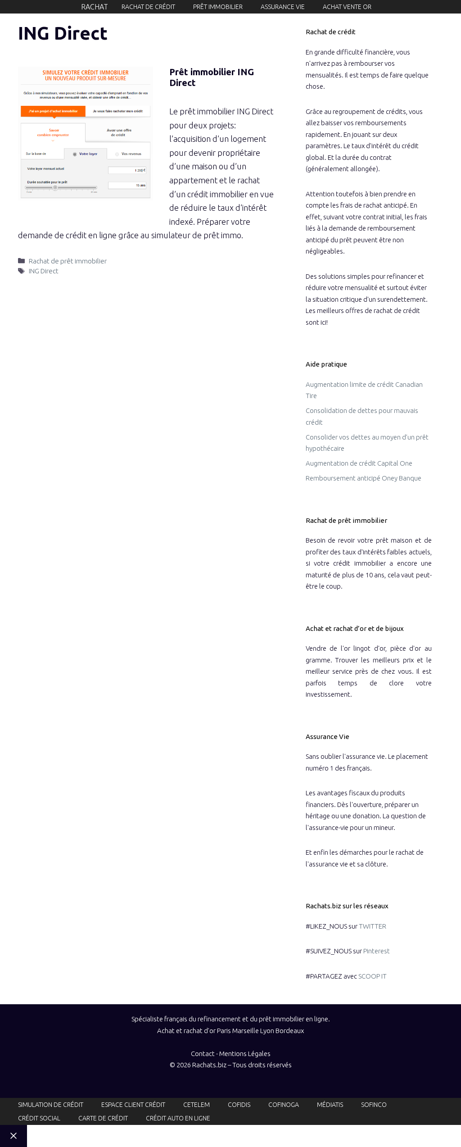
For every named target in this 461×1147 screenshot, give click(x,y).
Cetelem (196, 1104)
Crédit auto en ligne (178, 1118)
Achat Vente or (347, 6)
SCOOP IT (372, 976)
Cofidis (239, 1104)
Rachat (94, 7)
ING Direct (44, 271)
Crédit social (39, 1118)
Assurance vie (283, 6)
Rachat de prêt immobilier (68, 261)
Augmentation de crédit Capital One (359, 463)
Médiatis (330, 1104)
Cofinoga (283, 1104)
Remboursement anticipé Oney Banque (363, 478)
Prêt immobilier (218, 6)
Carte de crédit (103, 1118)
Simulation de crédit (50, 1104)
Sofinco (374, 1104)
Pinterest (376, 951)
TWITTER (372, 926)
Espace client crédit (133, 1104)
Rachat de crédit (148, 6)
